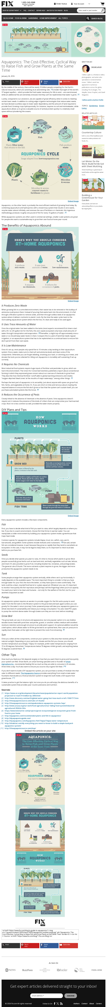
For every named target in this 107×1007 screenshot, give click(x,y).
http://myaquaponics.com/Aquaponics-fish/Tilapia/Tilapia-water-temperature (36, 721)
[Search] (88, 18)
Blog (66, 10)
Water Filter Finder (54, 10)
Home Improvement (48, 18)
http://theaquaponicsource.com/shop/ (20, 728)
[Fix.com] (8, 3)
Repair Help (40, 10)
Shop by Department (11, 10)
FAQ (25, 10)
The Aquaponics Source (30, 673)
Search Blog (97, 18)
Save (6, 25)
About (91, 1003)
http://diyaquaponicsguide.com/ (18, 718)
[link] (11, 82)
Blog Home (8, 18)
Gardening (33, 18)
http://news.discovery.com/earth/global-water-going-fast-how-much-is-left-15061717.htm (41, 698)
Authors (77, 1003)
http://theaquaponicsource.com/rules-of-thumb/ (25, 701)
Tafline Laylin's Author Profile (92, 100)
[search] (103, 10)
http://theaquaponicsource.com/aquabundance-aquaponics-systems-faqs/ (35, 703)
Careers (99, 1003)
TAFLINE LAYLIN (96, 67)
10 (65, 666)
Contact (31, 10)
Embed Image (73, 201)
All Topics (63, 18)
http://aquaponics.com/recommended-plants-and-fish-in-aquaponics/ (33, 716)
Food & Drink (21, 18)
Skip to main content (53, 13)
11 (13, 678)
